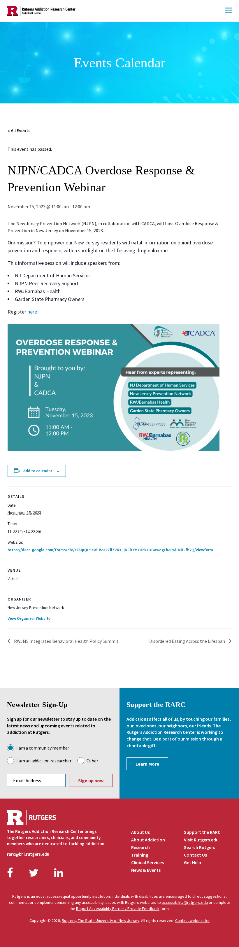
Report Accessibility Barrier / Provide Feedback (117, 908)
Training (139, 855)
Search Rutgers (199, 847)
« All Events (19, 130)
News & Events (146, 870)
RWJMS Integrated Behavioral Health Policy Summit (66, 641)
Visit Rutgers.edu (201, 840)
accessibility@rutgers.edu (185, 902)
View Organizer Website (29, 618)
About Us (140, 832)
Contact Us (195, 855)
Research (140, 847)
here (32, 311)
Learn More (147, 764)
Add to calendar (37, 470)
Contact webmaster (192, 920)
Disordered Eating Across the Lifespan (187, 641)
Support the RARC (202, 832)
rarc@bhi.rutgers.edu (28, 854)
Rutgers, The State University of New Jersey (100, 920)
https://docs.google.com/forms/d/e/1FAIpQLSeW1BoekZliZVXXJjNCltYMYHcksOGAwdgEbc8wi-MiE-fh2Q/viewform (110, 549)
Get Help (192, 862)
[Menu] (228, 10)
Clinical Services (147, 862)
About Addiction (148, 840)
